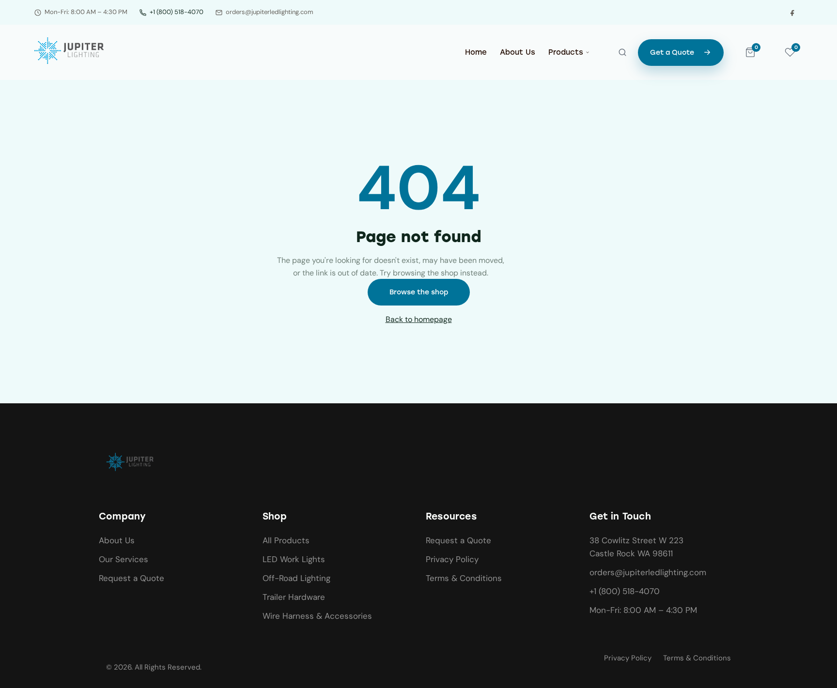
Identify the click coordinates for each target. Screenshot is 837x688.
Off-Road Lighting (296, 578)
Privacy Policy (452, 559)
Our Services (123, 559)
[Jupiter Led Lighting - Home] (70, 50)
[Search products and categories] (622, 52)
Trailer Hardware (294, 597)
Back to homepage (419, 319)
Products (565, 52)
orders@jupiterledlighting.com (647, 572)
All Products (286, 540)
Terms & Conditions (464, 578)
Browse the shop (418, 292)
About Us (517, 52)
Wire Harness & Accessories (317, 616)
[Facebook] (792, 12)
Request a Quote (131, 578)
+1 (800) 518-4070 (176, 12)
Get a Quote (672, 52)
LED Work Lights (294, 559)
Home (476, 52)
